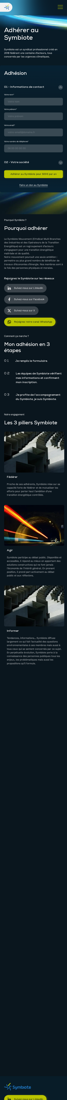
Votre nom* (9, 95)
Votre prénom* (10, 109)
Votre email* (9, 125)
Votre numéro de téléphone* (16, 141)
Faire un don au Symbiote (33, 185)
